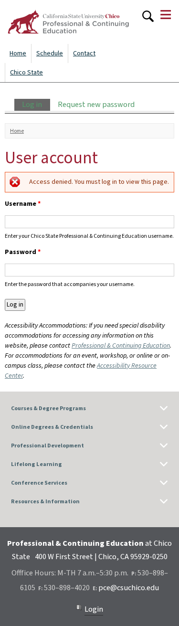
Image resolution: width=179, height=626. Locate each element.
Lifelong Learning (36, 464)
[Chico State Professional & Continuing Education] (68, 22)
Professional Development (47, 446)
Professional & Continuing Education (121, 345)
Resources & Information (45, 502)
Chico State (26, 72)
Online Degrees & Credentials (52, 427)
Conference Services (39, 483)
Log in (36, 104)
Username (23, 204)
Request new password (96, 104)
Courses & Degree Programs (48, 408)
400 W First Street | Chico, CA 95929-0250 (101, 556)
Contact (84, 53)
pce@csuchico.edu (128, 588)
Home (18, 53)
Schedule (49, 53)
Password (23, 252)
